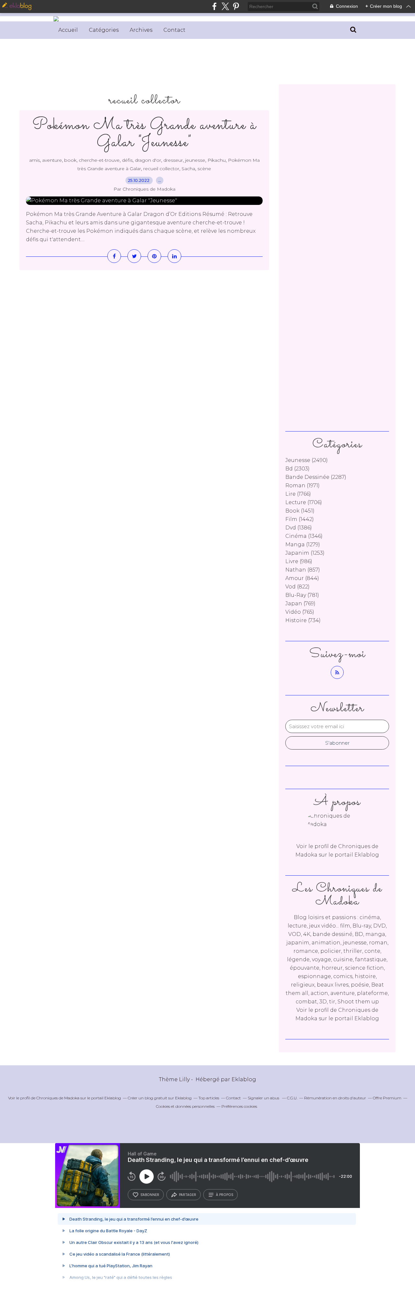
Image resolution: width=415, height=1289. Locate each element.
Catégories (104, 30)
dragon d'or (148, 160)
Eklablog (243, 1079)
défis (127, 160)
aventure (52, 160)
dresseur (173, 160)
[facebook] (214, 6)
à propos (224, 1195)
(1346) (304, 536)
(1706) (303, 502)
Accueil (68, 30)
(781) (302, 595)
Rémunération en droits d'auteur (335, 1097)
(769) (300, 603)
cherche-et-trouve (99, 160)
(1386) (298, 528)
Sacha (188, 168)
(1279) (302, 544)
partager (187, 1195)
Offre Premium (387, 1097)
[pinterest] (236, 6)
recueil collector (161, 168)
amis (34, 160)
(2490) (306, 460)
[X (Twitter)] (225, 6)
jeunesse (195, 160)
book (70, 160)
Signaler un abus (264, 1097)
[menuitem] (68, 30)
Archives (141, 30)
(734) (303, 620)
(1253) (305, 553)
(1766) (298, 494)
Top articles (208, 1097)
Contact (174, 30)
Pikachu (217, 160)
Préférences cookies (239, 1106)
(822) (297, 587)
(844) (302, 578)
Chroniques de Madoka (57, 1097)
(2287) (315, 477)
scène (204, 168)
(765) (299, 612)
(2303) (297, 469)
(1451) (299, 511)
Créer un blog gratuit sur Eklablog (160, 1097)
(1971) (302, 485)
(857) (302, 570)
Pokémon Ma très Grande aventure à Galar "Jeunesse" (144, 133)
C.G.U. (292, 1097)
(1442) (299, 519)
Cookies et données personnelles (185, 1106)
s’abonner (149, 1195)
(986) (298, 561)
